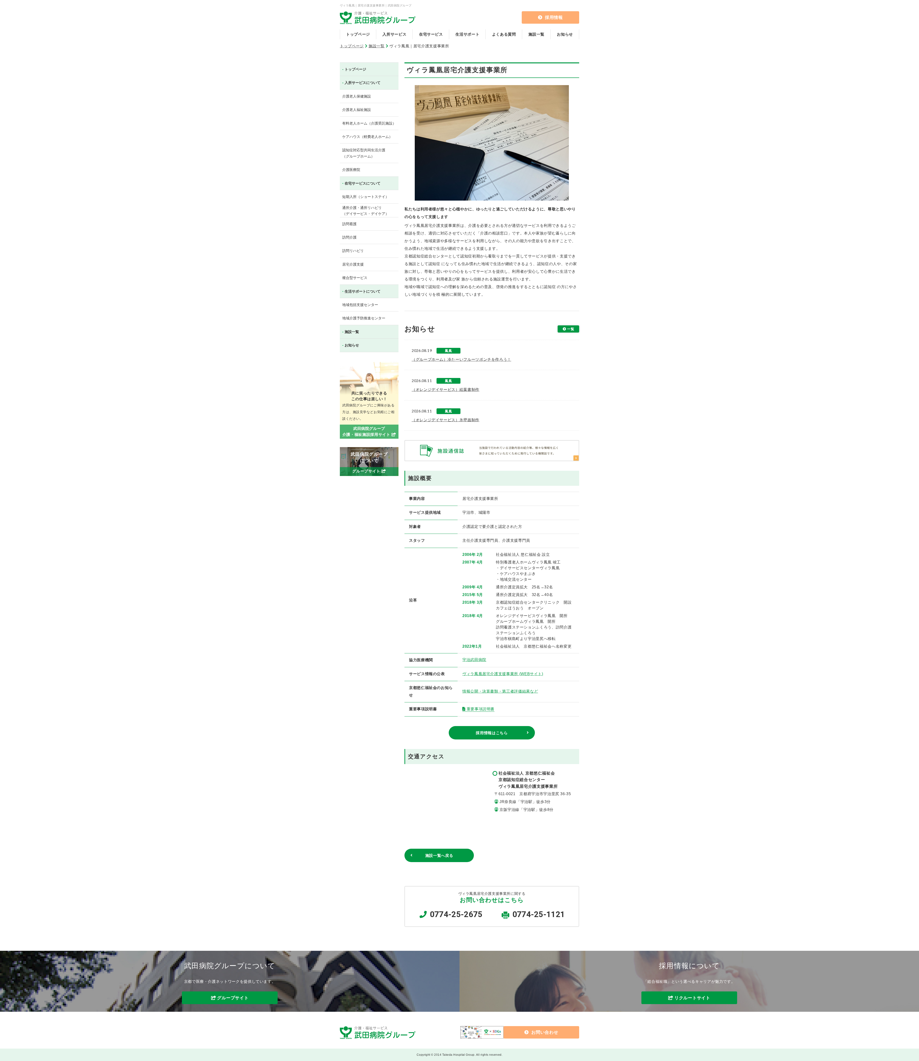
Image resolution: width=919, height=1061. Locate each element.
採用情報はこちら (492, 733)
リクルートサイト (692, 997)
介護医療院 (351, 170)
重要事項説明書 (480, 709)
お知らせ (565, 34)
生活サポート (467, 34)
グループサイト (232, 997)
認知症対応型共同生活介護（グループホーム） (363, 153)
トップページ (358, 34)
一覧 (570, 329)
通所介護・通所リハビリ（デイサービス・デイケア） (365, 211)
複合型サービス (354, 278)
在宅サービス (431, 34)
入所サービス (394, 34)
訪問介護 (349, 237)
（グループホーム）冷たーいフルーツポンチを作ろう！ (461, 359)
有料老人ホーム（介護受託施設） (369, 123)
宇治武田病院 (474, 660)
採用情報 (554, 17)
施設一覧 (536, 34)
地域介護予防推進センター (363, 318)
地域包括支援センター (360, 305)
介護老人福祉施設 (356, 110)
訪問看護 (349, 224)
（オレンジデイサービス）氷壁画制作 (445, 420)
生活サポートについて (363, 291)
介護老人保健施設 (356, 96)
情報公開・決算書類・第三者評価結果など (500, 691)
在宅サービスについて (363, 183)
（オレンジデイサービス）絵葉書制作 (445, 390)
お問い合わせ (544, 1032)
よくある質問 (504, 34)
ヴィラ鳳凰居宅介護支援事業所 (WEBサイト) (502, 674)
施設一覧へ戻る (439, 855)
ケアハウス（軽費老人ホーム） (367, 137)
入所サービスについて (363, 83)
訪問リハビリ (353, 251)
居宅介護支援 (353, 264)
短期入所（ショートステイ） (365, 197)
